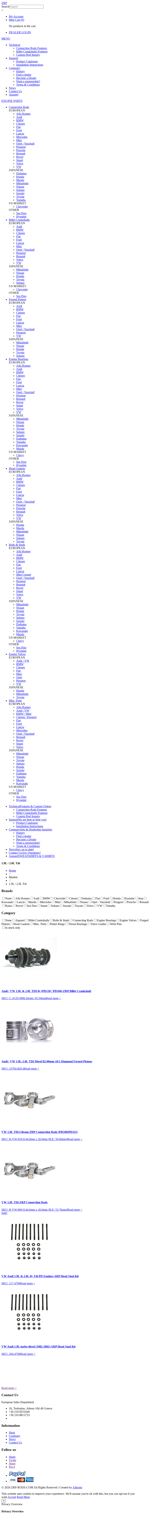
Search (5, 6)
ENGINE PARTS (11, 100)
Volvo (19, 163)
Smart (19, 160)
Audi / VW (22, 660)
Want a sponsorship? (28, 81)
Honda (20, 176)
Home (12, 870)
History (20, 71)
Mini (19, 140)
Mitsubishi (22, 183)
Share (12, 1456)
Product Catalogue (27, 61)
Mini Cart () (16, 19)
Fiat (18, 127)
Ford (19, 130)
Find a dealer (23, 74)
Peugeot (21, 146)
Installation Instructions (29, 64)
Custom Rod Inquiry (28, 54)
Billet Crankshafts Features (32, 51)
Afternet (77, 1487)
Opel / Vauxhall (25, 143)
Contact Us (15, 91)
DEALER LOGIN (20, 32)
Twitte (12, 1460)
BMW (20, 120)
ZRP (4, 3)
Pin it (12, 1466)
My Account (16, 16)
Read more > (53, 998)
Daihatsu (21, 173)
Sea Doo (21, 213)
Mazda (20, 180)
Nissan (20, 186)
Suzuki (20, 193)
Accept (12, 1497)
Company (14, 68)
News (12, 88)
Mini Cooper (23, 574)
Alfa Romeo (23, 113)
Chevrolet (22, 206)
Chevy (20, 455)
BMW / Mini (23, 713)
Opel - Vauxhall (25, 501)
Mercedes (21, 137)
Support (13, 58)
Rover (19, 156)
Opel (19, 677)
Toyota (20, 196)
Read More (23, 1497)
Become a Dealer (26, 78)
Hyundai (21, 216)
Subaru (20, 190)
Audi (19, 117)
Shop (12, 1432)
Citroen (20, 123)
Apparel (13, 94)
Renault (20, 153)
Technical (14, 44)
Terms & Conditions (28, 84)
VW (18, 166)
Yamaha (21, 200)
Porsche (20, 150)
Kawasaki (22, 445)
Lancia (20, 133)
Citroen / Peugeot (26, 717)
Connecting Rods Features (31, 48)
